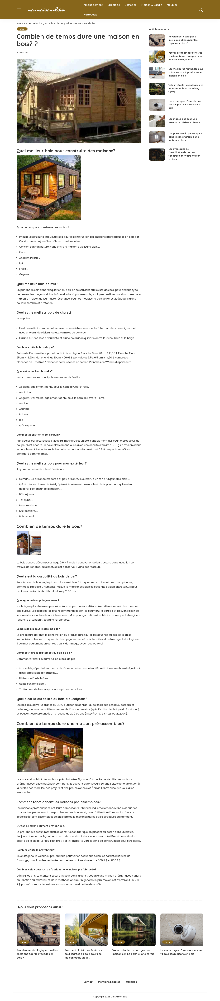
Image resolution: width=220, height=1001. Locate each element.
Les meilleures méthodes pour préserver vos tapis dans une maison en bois (185, 72)
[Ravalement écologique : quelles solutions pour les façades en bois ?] (157, 40)
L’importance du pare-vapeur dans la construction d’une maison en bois (185, 137)
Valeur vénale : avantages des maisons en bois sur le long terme (185, 88)
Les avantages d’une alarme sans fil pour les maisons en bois (184, 104)
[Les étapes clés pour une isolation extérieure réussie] (157, 121)
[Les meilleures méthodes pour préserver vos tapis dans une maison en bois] (157, 73)
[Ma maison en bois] (52, 10)
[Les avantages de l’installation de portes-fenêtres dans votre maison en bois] (157, 154)
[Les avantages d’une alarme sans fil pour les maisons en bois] (157, 105)
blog (22, 29)
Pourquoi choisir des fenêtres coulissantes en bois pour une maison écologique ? (185, 56)
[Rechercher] (200, 9)
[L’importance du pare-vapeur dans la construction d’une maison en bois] (157, 137)
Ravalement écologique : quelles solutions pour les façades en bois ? (182, 40)
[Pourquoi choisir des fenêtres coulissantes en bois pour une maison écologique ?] (157, 57)
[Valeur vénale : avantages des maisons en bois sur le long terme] (157, 89)
